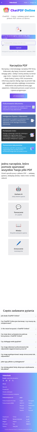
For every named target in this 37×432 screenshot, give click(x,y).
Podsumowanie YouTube (9, 400)
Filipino (15, 421)
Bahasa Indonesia (17, 419)
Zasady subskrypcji (7, 392)
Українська (6, 417)
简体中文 (22, 403)
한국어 (28, 417)
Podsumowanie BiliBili (8, 403)
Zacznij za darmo (19, 96)
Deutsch (22, 405)
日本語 (28, 421)
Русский (30, 410)
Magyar (4, 421)
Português (31, 400)
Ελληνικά (5, 424)
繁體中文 (28, 424)
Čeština (4, 426)
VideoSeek (13, 2)
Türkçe (14, 417)
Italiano (30, 403)
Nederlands (31, 405)
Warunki (5, 387)
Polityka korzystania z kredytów (11, 394)
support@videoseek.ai (12, 378)
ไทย (14, 424)
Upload (18, 48)
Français (22, 408)
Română (5, 419)
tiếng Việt (15, 426)
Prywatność (6, 389)
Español (22, 410)
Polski (29, 408)
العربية (27, 419)
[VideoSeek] (3, 380)
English (21, 400)
